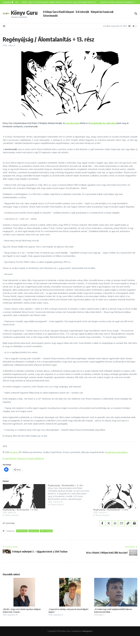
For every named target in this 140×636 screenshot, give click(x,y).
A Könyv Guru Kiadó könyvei (58, 11)
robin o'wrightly (46, 531)
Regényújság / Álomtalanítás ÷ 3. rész (110, 510)
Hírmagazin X (87, 631)
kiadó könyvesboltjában (117, 452)
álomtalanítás (22, 531)
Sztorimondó (50, 15)
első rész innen (72, 123)
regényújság (33, 531)
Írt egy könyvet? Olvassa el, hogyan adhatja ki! (23, 458)
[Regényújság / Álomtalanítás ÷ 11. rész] (24, 496)
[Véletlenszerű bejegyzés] (129, 26)
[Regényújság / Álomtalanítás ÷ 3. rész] (114, 496)
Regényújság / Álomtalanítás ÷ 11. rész (20, 510)
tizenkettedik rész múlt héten (103, 123)
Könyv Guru (24, 12)
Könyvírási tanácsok (102, 11)
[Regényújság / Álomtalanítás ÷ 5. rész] (70, 495)
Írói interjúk (82, 11)
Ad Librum (14, 452)
